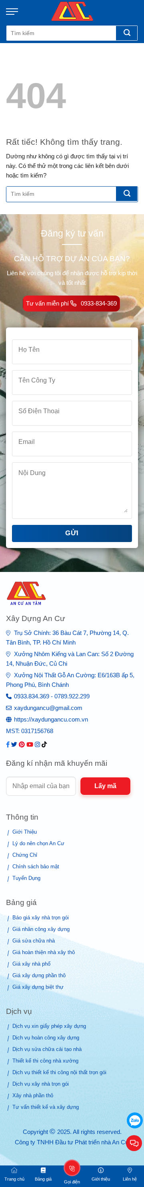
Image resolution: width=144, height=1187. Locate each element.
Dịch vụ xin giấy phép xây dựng (49, 1026)
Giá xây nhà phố (31, 964)
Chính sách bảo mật (35, 867)
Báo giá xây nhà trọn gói (40, 918)
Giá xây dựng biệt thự (38, 987)
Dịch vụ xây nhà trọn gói (40, 1084)
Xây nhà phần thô (32, 1095)
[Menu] (16, 11)
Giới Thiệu (24, 832)
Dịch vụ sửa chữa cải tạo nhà (47, 1049)
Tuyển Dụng (26, 878)
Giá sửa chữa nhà (33, 941)
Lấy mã (105, 786)
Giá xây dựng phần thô (39, 975)
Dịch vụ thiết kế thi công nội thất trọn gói (59, 1072)
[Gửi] (126, 33)
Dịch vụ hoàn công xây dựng (45, 1038)
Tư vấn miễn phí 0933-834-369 (71, 303)
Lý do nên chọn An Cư (38, 843)
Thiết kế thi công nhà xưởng (45, 1061)
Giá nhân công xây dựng (41, 929)
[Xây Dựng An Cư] (72, 12)
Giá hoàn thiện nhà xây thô (43, 952)
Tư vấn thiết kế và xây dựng (45, 1107)
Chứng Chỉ (24, 855)
